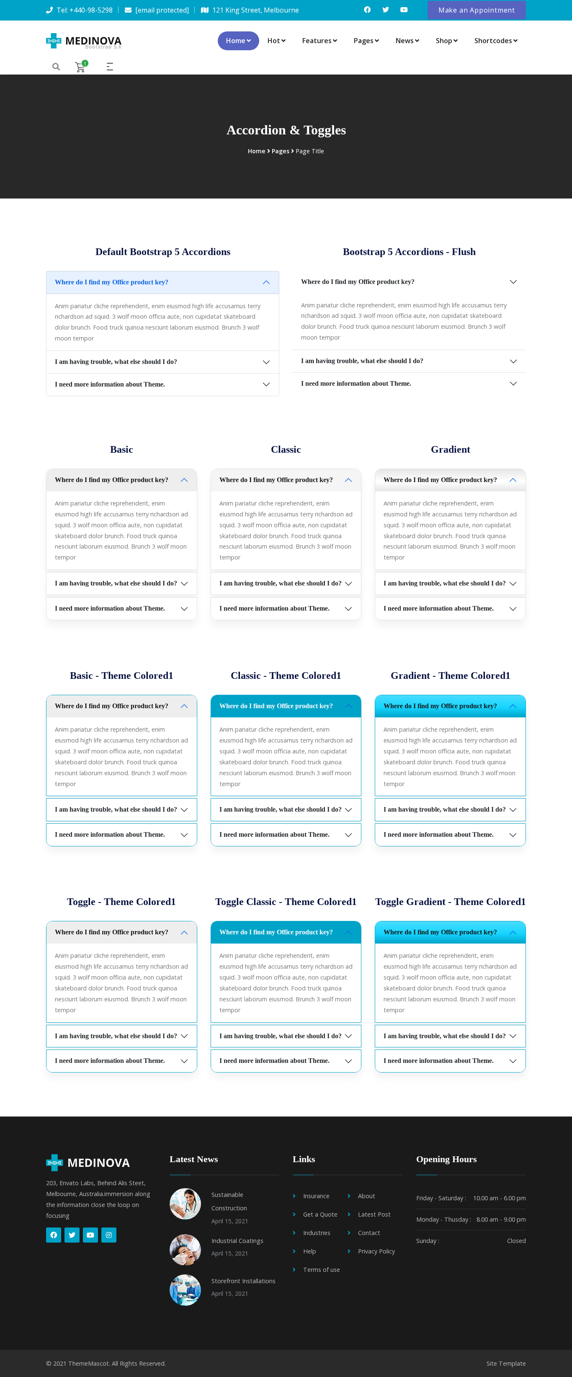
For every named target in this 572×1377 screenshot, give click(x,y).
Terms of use (321, 1270)
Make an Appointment (476, 10)
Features (317, 40)
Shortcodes (493, 40)
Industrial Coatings (237, 1241)
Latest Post (374, 1214)
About (366, 1196)
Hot (274, 40)
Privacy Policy (376, 1251)
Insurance (316, 1196)
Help (309, 1251)
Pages (364, 40)
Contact (369, 1233)
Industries (316, 1233)
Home (235, 40)
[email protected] (162, 10)
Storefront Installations (243, 1281)
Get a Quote (320, 1214)
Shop (444, 40)
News (405, 40)
